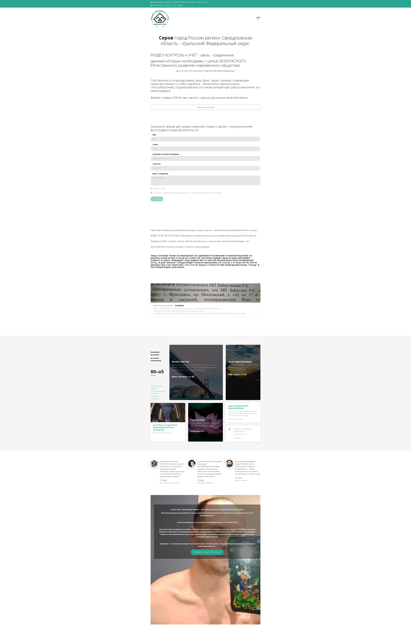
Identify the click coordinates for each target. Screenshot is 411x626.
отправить (157, 199)
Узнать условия (235, 419)
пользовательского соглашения (209, 193)
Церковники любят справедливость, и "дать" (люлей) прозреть (158, 393)
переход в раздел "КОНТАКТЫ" (207, 552)
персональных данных (179, 193)
